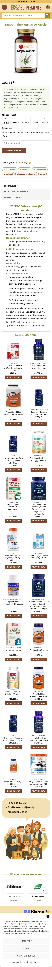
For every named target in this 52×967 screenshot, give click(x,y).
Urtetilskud (8, 174)
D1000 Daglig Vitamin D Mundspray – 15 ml (38, 556)
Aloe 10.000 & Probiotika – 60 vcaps (39, 695)
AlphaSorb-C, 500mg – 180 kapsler (13, 783)
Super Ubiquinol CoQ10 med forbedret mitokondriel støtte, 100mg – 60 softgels (39, 605)
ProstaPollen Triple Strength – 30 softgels (38, 739)
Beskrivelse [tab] (10, 186)
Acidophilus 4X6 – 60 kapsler (39, 651)
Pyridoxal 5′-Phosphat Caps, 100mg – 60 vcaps (13, 739)
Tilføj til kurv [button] (13, 377)
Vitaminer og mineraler (26, 174)
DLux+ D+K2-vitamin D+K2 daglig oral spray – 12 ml (13, 368)
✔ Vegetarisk (40, 169)
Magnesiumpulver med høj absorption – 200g (38, 783)
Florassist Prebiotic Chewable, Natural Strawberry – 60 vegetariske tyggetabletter (39, 509)
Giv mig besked (14, 150)
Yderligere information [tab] (16, 192)
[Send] (47, 15)
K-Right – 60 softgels (13, 694)
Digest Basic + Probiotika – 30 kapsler (13, 602)
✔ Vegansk (24, 169)
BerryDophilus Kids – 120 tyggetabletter (38, 459)
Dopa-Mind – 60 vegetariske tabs (39, 367)
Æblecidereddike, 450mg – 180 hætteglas (13, 413)
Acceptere (26, 941)
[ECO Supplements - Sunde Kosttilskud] (26, 7)
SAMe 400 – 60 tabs (13, 650)
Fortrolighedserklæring (31, 962)
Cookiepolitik (16, 962)
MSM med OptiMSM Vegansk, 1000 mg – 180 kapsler (13, 557)
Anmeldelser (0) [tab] (12, 197)
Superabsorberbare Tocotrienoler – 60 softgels (39, 414)
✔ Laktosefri (10, 169)
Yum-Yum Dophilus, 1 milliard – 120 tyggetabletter (13, 506)
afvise (26, 948)
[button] (48, 916)
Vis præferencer (26, 955)
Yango (42, 174)
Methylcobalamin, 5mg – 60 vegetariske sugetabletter (13, 460)
